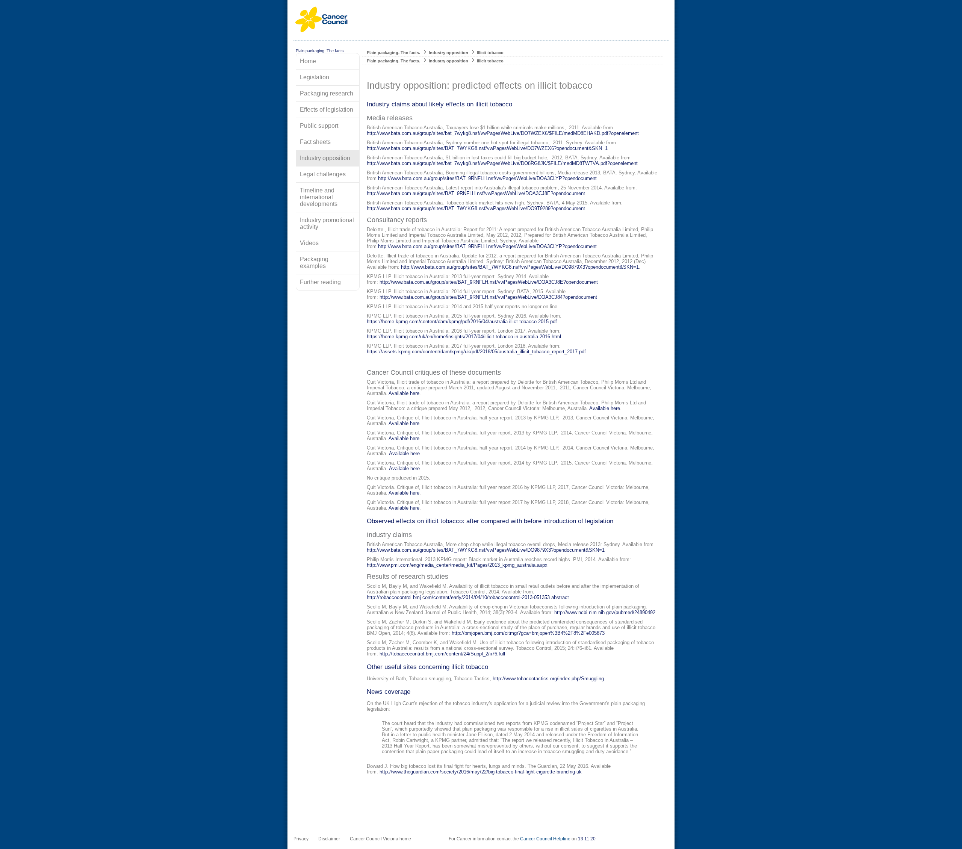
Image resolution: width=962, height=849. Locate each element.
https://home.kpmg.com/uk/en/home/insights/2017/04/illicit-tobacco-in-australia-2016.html (464, 336)
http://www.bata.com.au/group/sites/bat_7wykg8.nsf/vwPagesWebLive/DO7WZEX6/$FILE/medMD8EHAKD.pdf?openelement (503, 133)
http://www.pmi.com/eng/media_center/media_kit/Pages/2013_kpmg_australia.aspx (457, 565)
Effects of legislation (326, 109)
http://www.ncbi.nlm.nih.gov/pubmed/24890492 (604, 612)
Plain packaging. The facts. (393, 52)
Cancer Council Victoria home (380, 838)
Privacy (301, 838)
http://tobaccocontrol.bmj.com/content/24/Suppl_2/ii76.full (442, 654)
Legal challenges (323, 174)
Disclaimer (329, 838)
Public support (319, 126)
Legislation (314, 77)
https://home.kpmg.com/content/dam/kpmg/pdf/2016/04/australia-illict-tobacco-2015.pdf (462, 321)
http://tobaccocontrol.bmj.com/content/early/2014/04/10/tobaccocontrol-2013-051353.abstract (468, 597)
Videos (309, 243)
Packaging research (326, 93)
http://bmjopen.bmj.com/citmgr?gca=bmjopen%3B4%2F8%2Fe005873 (528, 633)
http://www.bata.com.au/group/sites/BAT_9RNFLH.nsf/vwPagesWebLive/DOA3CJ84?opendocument (488, 297)
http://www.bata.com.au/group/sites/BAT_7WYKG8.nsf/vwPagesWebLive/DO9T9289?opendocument (476, 208)
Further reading (320, 282)
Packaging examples (314, 262)
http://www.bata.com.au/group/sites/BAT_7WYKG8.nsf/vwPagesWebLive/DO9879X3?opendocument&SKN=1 (520, 267)
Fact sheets (315, 142)
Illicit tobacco (490, 52)
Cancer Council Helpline (545, 838)
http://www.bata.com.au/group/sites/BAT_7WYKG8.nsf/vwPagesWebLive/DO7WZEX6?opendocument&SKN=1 (487, 148)
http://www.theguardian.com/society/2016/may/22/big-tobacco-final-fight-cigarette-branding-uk (481, 772)
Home (308, 61)
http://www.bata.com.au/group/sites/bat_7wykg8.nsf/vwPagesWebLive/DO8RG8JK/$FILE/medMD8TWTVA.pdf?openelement (502, 163)
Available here (404, 393)
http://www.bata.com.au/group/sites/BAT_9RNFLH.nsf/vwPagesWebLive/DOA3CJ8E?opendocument (476, 193)
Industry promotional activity (327, 223)
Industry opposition (448, 52)
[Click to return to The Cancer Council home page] (321, 31)
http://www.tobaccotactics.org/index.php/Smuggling (548, 678)
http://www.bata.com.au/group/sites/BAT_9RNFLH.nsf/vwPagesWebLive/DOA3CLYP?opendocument (487, 178)
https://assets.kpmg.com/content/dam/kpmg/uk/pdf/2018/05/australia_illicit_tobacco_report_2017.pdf (476, 351)
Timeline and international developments (318, 197)
